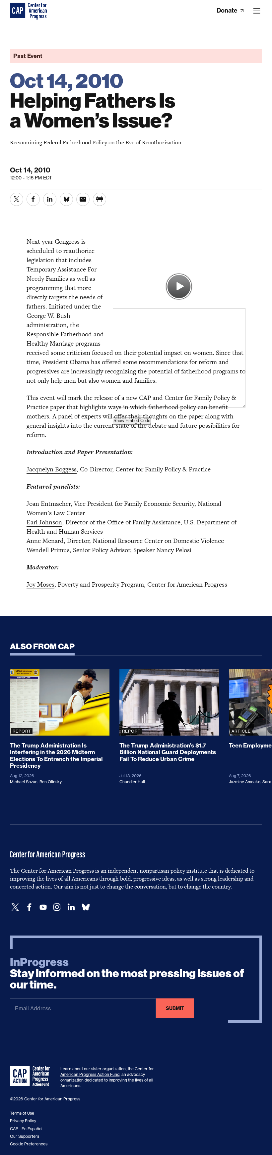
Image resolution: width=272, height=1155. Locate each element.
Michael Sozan (23, 781)
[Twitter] (15, 907)
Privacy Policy (23, 1120)
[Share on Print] (99, 199)
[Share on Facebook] (33, 199)
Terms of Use (22, 1113)
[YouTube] (43, 907)
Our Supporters (24, 1136)
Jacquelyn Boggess (52, 469)
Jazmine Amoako (244, 781)
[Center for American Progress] (18, 11)
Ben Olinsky (50, 781)
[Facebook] (29, 907)
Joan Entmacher (49, 503)
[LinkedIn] (71, 907)
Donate (228, 10)
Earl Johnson (44, 522)
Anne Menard (45, 540)
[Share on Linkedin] (49, 199)
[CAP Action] (32, 1076)
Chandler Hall (132, 781)
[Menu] (256, 11)
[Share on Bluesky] (66, 199)
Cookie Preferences (28, 1143)
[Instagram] (57, 907)
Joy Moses (40, 584)
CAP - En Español (26, 1128)
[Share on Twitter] (16, 199)
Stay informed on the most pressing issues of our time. (127, 973)
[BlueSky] (86, 907)
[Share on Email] (83, 199)
